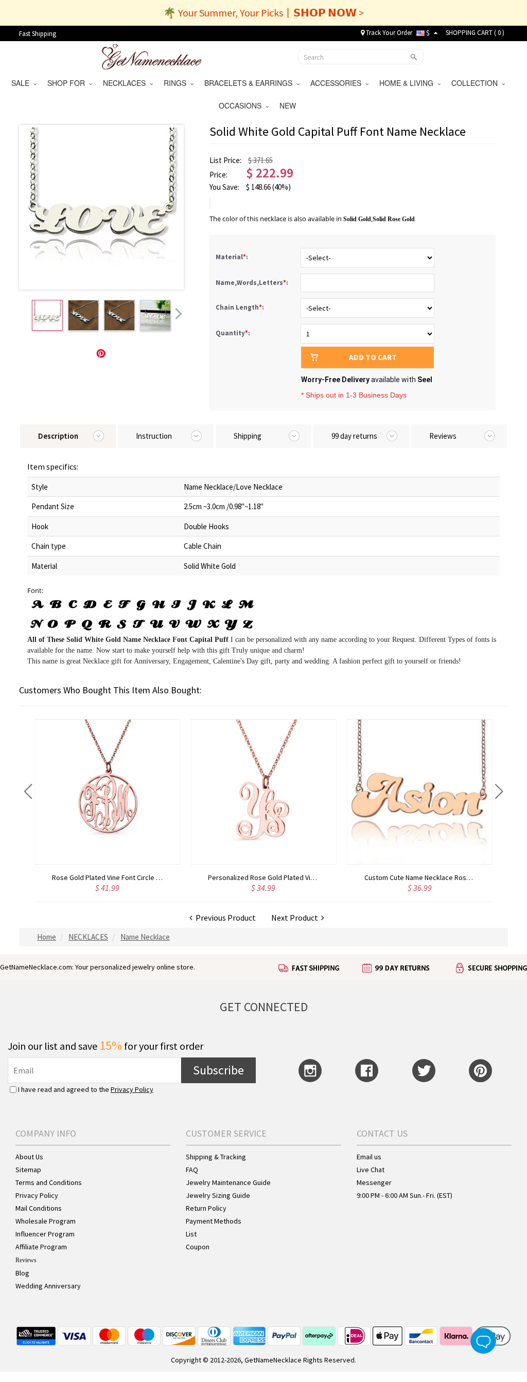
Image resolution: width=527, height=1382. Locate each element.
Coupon (197, 1246)
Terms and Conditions (48, 1182)
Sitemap (28, 1169)
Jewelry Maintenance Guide (228, 1182)
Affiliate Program (41, 1246)
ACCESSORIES (337, 83)
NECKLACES (126, 83)
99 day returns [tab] (354, 436)
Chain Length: (241, 307)
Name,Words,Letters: (253, 282)
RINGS (177, 83)
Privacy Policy (132, 1089)
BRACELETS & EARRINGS (250, 83)
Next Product (296, 917)
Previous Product (224, 917)
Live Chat (370, 1169)
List (191, 1234)
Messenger (374, 1182)
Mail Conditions (38, 1208)
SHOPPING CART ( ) (475, 32)
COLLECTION (476, 83)
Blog (22, 1273)
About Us (29, 1156)
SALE (22, 83)
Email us (369, 1156)
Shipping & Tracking (216, 1156)
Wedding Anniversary (48, 1285)
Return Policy (206, 1208)
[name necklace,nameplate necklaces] (151, 55)
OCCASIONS (242, 105)
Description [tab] (58, 436)
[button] (28, 791)
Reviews (26, 1260)
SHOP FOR (68, 83)
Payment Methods (213, 1221)
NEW (288, 105)
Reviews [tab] (442, 436)
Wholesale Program (45, 1221)
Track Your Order (388, 32)
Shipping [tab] (247, 436)
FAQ (192, 1169)
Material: (233, 257)
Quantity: (233, 333)
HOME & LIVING (408, 83)
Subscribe (218, 1070)
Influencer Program (45, 1234)
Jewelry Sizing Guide (218, 1195)
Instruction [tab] (154, 436)
